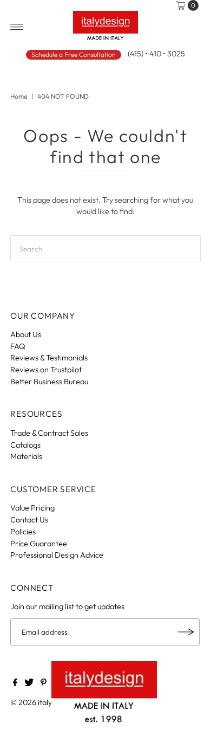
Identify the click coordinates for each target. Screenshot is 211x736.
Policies (23, 532)
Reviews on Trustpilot (46, 370)
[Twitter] (29, 683)
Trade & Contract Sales (49, 433)
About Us (25, 334)
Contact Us (29, 520)
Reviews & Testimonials (49, 358)
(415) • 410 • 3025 (156, 54)
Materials (26, 456)
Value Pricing (32, 508)
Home (18, 96)
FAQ (17, 346)
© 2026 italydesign (42, 702)
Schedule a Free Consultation (73, 54)
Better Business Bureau (49, 381)
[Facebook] (15, 683)
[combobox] (105, 248)
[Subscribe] (186, 631)
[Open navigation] (17, 27)
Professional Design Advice (56, 555)
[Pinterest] (44, 683)
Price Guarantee (38, 543)
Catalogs (25, 445)
